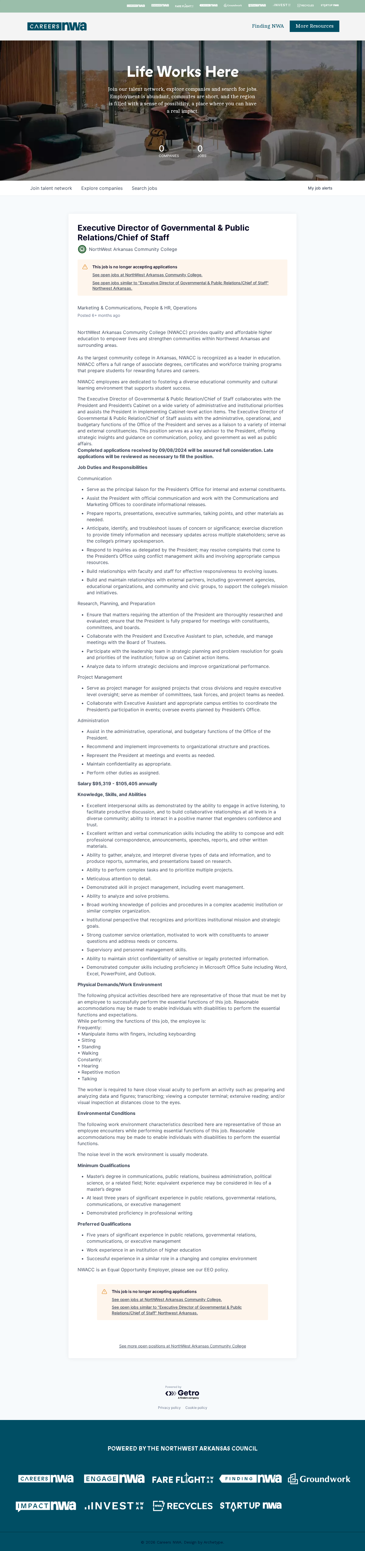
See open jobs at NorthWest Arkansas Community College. (147, 274)
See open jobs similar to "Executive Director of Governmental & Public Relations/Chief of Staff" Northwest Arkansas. (180, 285)
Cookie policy (196, 1407)
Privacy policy (169, 1407)
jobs (144, 188)
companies (102, 188)
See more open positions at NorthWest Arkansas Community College (182, 1345)
